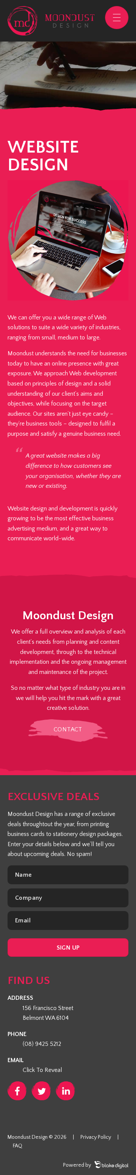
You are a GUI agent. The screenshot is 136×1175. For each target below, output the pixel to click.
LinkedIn (65, 1090)
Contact (68, 729)
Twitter (41, 1090)
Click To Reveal (42, 1070)
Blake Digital (111, 1165)
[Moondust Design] (51, 20)
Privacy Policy (95, 1137)
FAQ (17, 1146)
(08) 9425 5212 (42, 1044)
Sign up (68, 947)
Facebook (17, 1090)
